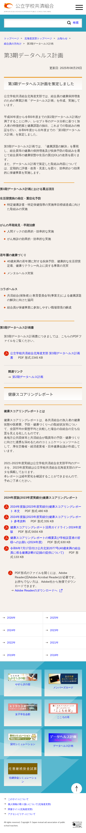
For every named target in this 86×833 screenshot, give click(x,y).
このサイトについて (18, 799)
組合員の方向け (13, 43)
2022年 (11, 642)
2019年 (11, 655)
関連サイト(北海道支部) (20, 809)
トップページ (11, 38)
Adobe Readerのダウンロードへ (36, 590)
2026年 (11, 617)
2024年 (11, 630)
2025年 (54, 617)
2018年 (54, 655)
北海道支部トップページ (38, 38)
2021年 (54, 642)
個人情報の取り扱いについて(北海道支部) (29, 804)
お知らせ (62, 38)
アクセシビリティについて (21, 814)
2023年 (54, 630)
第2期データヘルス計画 (27, 376)
